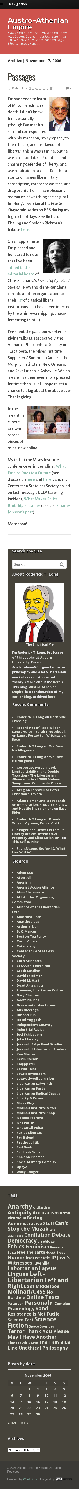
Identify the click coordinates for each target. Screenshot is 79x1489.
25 (55, 1408)
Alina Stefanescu (30, 892)
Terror (16, 1330)
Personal (37, 1303)
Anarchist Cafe (29, 916)
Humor (16, 1257)
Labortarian (23, 1268)
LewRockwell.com (31, 1073)
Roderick (18, 88)
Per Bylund (25, 1137)
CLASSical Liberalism (33, 966)
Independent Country (34, 1024)
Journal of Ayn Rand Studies (40, 1044)
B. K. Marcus (27, 931)
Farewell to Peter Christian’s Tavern (35, 792)
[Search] (62, 564)
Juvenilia (41, 1263)
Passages (21, 76)
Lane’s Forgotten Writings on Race (39, 737)
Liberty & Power (30, 1098)
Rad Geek (24, 1147)
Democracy (22, 1240)
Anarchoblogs (28, 921)
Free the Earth (31, 1252)
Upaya (22, 1166)
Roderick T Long (30, 746)
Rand (41, 1308)
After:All (24, 877)
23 (38, 1408)
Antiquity (20, 1212)
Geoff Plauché (28, 1000)
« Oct (12, 1423)
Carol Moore (27, 941)
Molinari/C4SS (27, 1291)
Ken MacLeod (28, 1054)
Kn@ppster (26, 1064)
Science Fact (21, 1320)
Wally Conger (28, 1171)
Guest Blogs (55, 1252)
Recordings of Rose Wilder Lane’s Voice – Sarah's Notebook (39, 729)
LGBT (29, 1286)
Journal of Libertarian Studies (41, 1049)
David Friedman (29, 975)
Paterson (16, 1303)
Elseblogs (46, 1241)
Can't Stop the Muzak (38, 1226)
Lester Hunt (26, 1068)
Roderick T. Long (30, 717)
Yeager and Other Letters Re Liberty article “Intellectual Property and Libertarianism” (38, 834)
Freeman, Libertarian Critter (40, 990)
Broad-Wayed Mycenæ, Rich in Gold (36, 821)
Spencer (47, 1326)
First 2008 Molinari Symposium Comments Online (36, 781)
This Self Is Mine (25, 841)
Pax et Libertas (29, 1132)
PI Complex (60, 1303)
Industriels (37, 1257)
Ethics (16, 1246)
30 (38, 1414)
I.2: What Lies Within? (38, 850)
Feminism (37, 1246)
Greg (21, 790)
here (25, 230)
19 (64, 1401)
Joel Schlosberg (29, 1034)
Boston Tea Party (31, 936)
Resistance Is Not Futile (34, 1314)
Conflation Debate (47, 1234)
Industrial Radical (31, 1029)
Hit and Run (26, 1015)
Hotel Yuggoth (29, 1019)
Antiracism (45, 1212)
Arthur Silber (27, 926)
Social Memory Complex (36, 1162)
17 (46, 1401)
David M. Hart (28, 980)
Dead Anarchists (30, 985)
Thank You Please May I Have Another (38, 1334)
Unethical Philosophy (43, 1348)
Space (34, 1326)
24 (46, 1408)
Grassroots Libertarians (37, 1005)
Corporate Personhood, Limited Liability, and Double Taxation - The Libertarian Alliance (35, 773)
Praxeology (21, 1308)
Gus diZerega (28, 1010)
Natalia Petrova (30, 1117)
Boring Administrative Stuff (31, 1220)
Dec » (23, 1423)
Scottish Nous (28, 1152)
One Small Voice (30, 1127)
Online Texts (43, 1296)
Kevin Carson (27, 1059)
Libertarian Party (31, 1088)
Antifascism (41, 1207)
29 (29, 1414)
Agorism (24, 882)
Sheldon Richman (30, 1157)
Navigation (18, 4)
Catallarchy (26, 946)
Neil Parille (25, 1122)
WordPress (30, 1479)
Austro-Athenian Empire (38, 24)
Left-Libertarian (26, 1276)
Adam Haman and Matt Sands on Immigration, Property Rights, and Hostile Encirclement (39, 804)
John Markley (27, 1039)
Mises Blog (25, 1103)
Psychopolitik (28, 1142)
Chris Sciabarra (29, 961)
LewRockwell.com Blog (35, 1078)
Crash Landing (28, 970)
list (20, 300)
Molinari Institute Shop (36, 1113)
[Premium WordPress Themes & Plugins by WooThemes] (64, 1479)
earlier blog (21, 696)
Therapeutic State (23, 1343)
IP (53, 1257)
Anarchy (20, 1206)
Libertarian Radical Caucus (38, 1093)
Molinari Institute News (36, 1108)
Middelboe (47, 1286)
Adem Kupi (25, 872)
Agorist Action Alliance (35, 887)
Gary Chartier (28, 995)
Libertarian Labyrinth (34, 1083)
